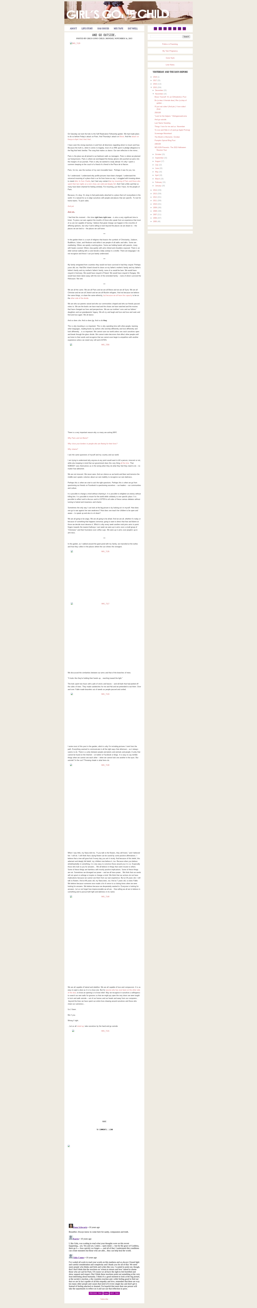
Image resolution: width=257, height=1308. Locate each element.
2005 (155, 221)
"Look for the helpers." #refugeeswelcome (171, 116)
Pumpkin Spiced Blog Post (165, 140)
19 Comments (102, 1130)
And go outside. (104, 35)
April (157, 175)
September (159, 158)
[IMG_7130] (104, 807)
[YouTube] (174, 30)
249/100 (158, 144)
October (158, 154)
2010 (155, 204)
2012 (155, 197)
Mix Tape (118, 28)
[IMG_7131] (104, 1072)
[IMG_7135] (104, 575)
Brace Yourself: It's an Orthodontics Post (170, 97)
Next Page (114, 1293)
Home (106, 1293)
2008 (155, 211)
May (157, 172)
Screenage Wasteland (163, 133)
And (80, 139)
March (157, 179)
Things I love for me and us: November (170, 126)
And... (90, 139)
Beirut (122, 137)
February (158, 182)
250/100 (158, 113)
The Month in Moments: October (167, 137)
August (158, 161)
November (159, 94)
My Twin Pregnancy (170, 51)
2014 (155, 190)
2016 (155, 84)
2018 (155, 77)
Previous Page (96, 1293)
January (158, 186)
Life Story (87, 28)
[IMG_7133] (104, 718)
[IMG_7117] (104, 635)
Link (111, 1130)
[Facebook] (160, 30)
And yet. (71, 206)
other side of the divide (79, 298)
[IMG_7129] (104, 85)
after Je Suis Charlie (82, 181)
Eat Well (133, 28)
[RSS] (184, 30)
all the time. (125, 463)
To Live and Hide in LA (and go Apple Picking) (172, 130)
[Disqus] (104, 1185)
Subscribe (104, 1299)
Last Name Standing (162, 123)
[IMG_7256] (104, 386)
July (157, 165)
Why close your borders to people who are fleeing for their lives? (92, 444)
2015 (155, 87)
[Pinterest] (165, 30)
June (157, 168)
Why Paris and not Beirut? (78, 438)
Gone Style (170, 58)
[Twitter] (155, 30)
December (159, 90)
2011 (155, 201)
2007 (155, 214)
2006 (155, 218)
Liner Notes (170, 65)
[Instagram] (179, 30)
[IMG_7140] (104, 938)
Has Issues (103, 28)
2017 (155, 80)
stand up (80, 1026)
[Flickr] (169, 30)
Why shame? (73, 449)
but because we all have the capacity (117, 295)
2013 (155, 194)
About (73, 28)
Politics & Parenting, (170, 44)
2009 (155, 208)
